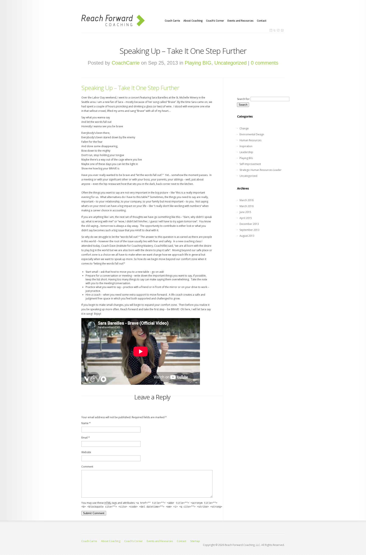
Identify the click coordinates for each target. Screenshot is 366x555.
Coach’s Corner (215, 20)
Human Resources (250, 140)
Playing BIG (198, 63)
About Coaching (193, 20)
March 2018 (247, 200)
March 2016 (247, 206)
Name (86, 423)
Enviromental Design (252, 134)
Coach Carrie (172, 20)
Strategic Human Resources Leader (260, 170)
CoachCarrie (126, 63)
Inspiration (246, 146)
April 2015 (246, 218)
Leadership (246, 152)
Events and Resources (240, 20)
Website (86, 452)
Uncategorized (230, 63)
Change (244, 128)
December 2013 (249, 224)
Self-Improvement (250, 164)
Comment (87, 466)
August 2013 (247, 236)
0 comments (264, 63)
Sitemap (195, 541)
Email (85, 437)
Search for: (243, 99)
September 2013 (249, 230)
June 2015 (245, 212)
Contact (261, 20)
